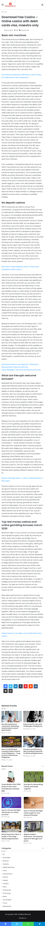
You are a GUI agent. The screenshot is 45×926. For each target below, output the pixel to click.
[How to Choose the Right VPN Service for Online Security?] (11, 802)
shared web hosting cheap (37, 914)
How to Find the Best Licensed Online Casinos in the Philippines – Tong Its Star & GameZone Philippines (11, 753)
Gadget (5, 880)
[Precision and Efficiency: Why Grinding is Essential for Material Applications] (33, 741)
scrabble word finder (33, 914)
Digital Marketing (8, 867)
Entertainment (7, 874)
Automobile (6, 857)
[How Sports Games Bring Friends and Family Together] (33, 776)
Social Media (7, 900)
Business (6, 861)
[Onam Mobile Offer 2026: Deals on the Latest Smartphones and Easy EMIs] (11, 776)
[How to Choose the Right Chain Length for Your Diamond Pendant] (33, 803)
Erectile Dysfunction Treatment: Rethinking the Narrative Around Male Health (10, 727)
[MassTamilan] (10, 4)
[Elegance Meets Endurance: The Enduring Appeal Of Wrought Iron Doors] (33, 826)
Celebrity (6, 864)
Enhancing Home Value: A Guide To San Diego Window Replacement (11, 836)
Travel (5, 903)
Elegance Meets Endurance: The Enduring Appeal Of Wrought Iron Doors (33, 837)
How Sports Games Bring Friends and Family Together (33, 786)
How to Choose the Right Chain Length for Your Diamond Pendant (33, 813)
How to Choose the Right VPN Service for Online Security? (11, 812)
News (5, 887)
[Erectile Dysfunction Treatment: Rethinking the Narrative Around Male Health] (12, 716)
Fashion (5, 877)
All (3, 854)
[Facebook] (5, 686)
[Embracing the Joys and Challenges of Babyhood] (33, 716)
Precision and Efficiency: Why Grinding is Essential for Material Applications (33, 751)
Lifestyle (6, 883)
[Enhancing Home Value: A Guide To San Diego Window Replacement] (11, 826)
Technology (7, 893)
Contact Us (22, 918)
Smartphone (7, 890)
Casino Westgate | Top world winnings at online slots (21, 370)
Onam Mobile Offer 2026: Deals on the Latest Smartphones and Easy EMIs (11, 787)
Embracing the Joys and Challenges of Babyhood (32, 725)
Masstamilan (7, 906)
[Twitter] (10, 686)
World (5, 896)
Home (5, 12)
